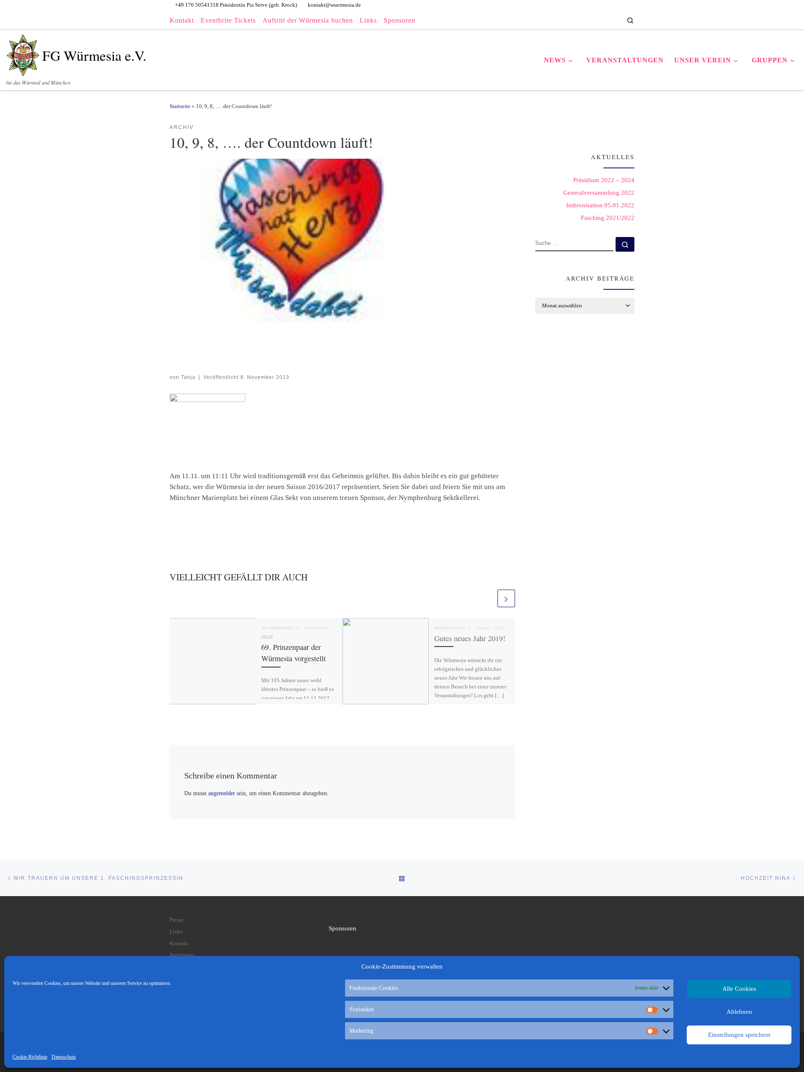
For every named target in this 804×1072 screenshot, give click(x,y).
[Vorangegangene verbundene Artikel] (487, 598)
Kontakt (179, 943)
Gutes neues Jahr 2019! (469, 638)
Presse (176, 920)
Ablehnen (739, 1011)
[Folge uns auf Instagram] (601, 20)
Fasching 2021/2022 (607, 217)
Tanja (188, 377)
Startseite (180, 106)
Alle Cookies (739, 988)
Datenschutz (64, 1057)
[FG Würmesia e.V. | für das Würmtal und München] (22, 52)
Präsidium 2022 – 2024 (603, 180)
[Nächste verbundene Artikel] (506, 598)
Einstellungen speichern (739, 1034)
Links (176, 932)
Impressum (182, 955)
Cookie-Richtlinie (30, 1057)
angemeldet (221, 793)
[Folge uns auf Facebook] (591, 20)
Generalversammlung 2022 (598, 192)
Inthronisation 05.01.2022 (600, 205)
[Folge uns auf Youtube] (611, 20)
